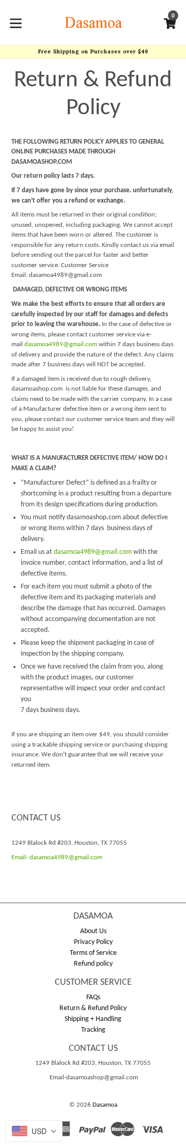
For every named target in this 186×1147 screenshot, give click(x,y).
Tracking (93, 1030)
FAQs (93, 997)
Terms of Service (93, 953)
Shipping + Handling (93, 1019)
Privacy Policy (93, 942)
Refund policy (93, 964)
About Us (93, 931)
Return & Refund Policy (93, 1008)
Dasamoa (104, 1105)
